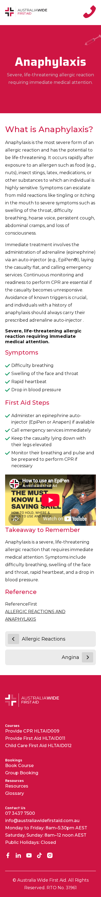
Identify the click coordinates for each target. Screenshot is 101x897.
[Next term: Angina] (87, 657)
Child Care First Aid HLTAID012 (38, 745)
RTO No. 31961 (62, 887)
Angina (70, 657)
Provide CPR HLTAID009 (32, 731)
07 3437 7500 (20, 813)
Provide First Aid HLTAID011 (35, 738)
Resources (16, 786)
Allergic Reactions (43, 639)
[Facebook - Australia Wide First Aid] (8, 856)
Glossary (14, 793)
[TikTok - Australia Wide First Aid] (39, 856)
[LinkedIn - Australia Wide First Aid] (18, 856)
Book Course (19, 765)
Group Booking (21, 772)
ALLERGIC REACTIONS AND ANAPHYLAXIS (35, 615)
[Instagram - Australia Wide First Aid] (50, 856)
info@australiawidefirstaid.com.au (42, 820)
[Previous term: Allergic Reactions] (13, 639)
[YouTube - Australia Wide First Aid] (29, 856)
